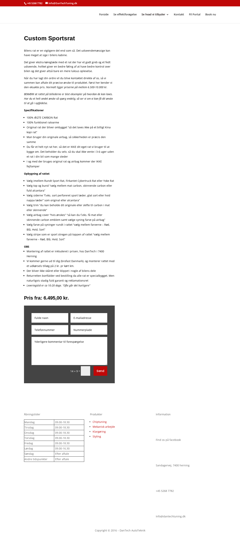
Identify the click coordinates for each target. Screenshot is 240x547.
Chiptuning (100, 422)
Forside (104, 14)
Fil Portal (194, 14)
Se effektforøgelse (125, 14)
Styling (97, 436)
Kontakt (179, 14)
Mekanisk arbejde (104, 426)
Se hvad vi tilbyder (153, 14)
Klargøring (99, 431)
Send (100, 371)
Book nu (210, 14)
